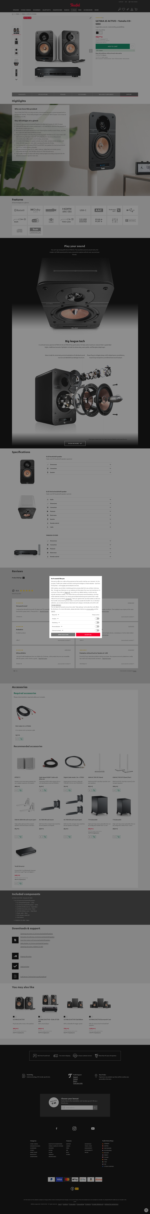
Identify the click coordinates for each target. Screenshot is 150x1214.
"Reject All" (67, 592)
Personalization (56, 626)
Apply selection (63, 634)
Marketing (55, 622)
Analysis (54, 618)
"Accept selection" (56, 605)
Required (54, 614)
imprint (53, 611)
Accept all (88, 634)
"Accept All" (68, 598)
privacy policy (90, 609)
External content (56, 630)
